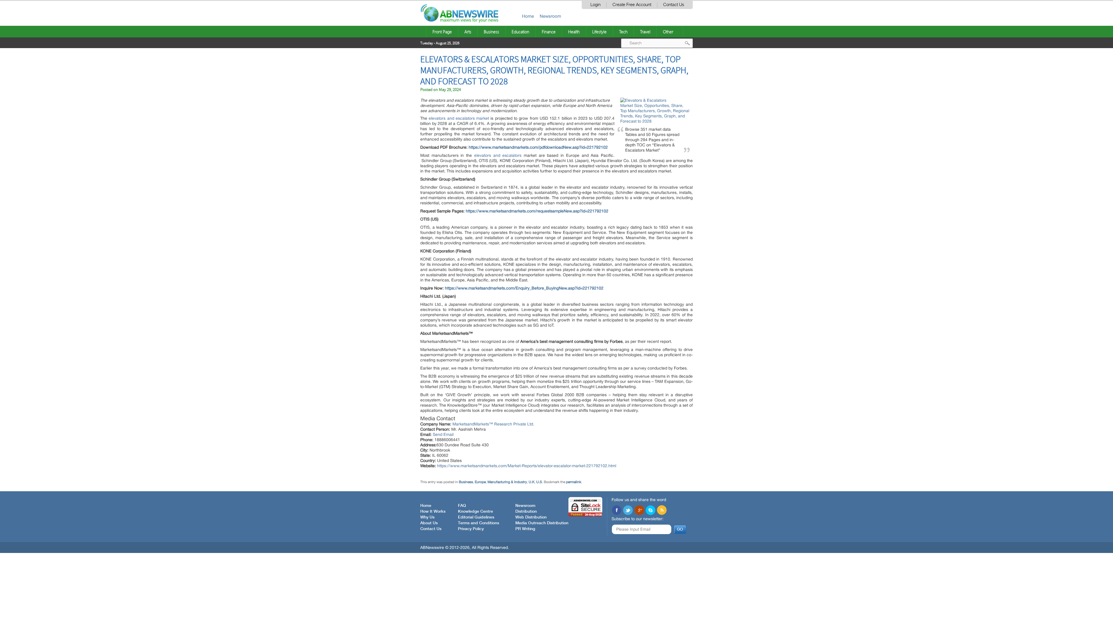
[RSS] (662, 510)
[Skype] (650, 510)
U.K (531, 482)
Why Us (427, 517)
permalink (573, 482)
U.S (539, 482)
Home (528, 16)
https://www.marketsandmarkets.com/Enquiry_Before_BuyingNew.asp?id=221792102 (524, 288)
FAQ (462, 506)
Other (668, 31)
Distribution (526, 511)
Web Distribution (531, 517)
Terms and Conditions (478, 523)
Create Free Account (631, 5)
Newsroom (550, 16)
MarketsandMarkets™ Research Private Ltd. (493, 424)
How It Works (432, 511)
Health (574, 31)
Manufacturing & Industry (507, 482)
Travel (645, 31)
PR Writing (525, 529)
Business (491, 31)
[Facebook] (616, 510)
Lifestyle (599, 31)
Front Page (442, 31)
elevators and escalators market (459, 118)
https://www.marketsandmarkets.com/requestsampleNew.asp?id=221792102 (537, 211)
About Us (429, 523)
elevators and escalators (497, 155)
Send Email (443, 434)
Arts (467, 31)
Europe (480, 482)
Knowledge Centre (475, 511)
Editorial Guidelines (476, 517)
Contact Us (673, 5)
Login (595, 5)
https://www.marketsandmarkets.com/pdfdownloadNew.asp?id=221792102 (538, 147)
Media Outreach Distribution (541, 523)
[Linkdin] (639, 510)
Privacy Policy (471, 529)
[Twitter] (628, 510)
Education (520, 31)
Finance (549, 31)
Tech (623, 31)
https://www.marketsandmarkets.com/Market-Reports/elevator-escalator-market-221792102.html (526, 465)
